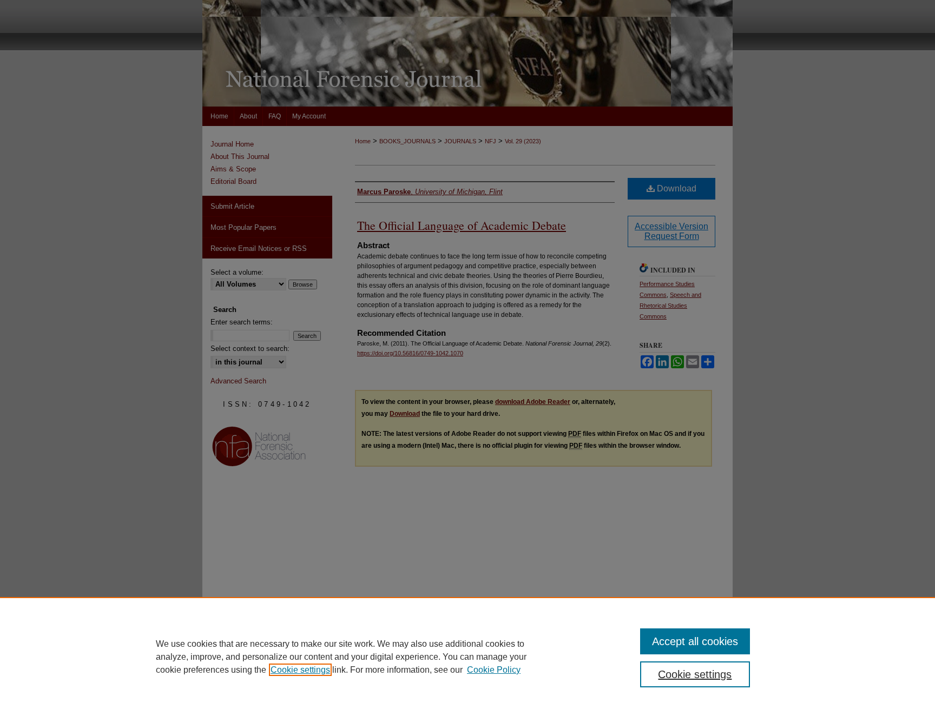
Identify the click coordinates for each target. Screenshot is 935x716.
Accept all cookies (695, 641)
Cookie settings (300, 669)
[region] (467, 656)
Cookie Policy (494, 669)
